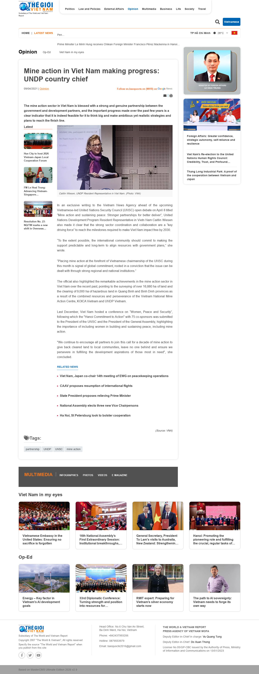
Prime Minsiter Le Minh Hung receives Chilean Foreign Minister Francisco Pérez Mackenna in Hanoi (118, 43)
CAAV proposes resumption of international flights (96, 386)
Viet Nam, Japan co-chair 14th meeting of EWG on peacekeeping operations (114, 376)
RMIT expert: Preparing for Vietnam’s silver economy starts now (155, 602)
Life (178, 8)
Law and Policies (89, 8)
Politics (70, 8)
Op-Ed (47, 52)
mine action (74, 449)
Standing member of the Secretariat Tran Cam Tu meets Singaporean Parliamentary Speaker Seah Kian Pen (119, 29)
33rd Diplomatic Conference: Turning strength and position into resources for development (100, 602)
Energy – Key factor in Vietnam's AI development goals (41, 602)
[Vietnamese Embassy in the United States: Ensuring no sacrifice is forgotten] (44, 516)
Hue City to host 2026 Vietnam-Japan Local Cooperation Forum (36, 157)
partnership (32, 449)
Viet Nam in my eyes (71, 52)
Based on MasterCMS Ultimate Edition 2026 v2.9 (48, 669)
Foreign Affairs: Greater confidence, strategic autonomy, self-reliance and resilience (211, 140)
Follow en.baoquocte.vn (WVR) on (137, 88)
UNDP (47, 449)
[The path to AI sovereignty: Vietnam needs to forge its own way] (214, 578)
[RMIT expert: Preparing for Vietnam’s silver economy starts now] (158, 578)
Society (189, 8)
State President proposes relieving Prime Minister (95, 396)
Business (166, 8)
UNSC (59, 449)
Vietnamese (231, 21)
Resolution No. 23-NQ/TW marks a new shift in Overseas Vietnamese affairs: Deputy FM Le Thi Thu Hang (37, 225)
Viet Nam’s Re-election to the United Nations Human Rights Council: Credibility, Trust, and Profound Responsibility (210, 158)
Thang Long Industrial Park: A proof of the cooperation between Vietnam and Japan (212, 175)
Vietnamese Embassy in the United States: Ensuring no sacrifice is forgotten (42, 539)
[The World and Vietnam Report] (31, 628)
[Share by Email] (164, 95)
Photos (88, 475)
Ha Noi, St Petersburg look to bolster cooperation (95, 415)
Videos (102, 475)
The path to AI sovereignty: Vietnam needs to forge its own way (212, 602)
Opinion (133, 8)
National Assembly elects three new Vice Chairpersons (99, 405)
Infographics (69, 475)
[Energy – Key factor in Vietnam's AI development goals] (44, 578)
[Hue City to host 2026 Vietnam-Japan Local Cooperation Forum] (38, 141)
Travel (202, 8)
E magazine (119, 475)
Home (26, 33)
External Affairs (114, 8)
